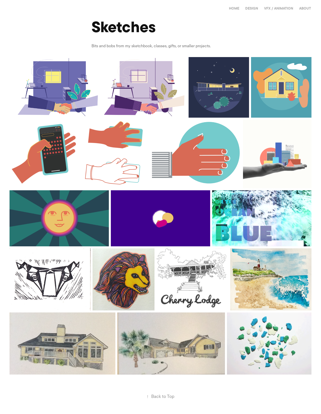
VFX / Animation (278, 8)
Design (251, 8)
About (305, 8)
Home (234, 8)
